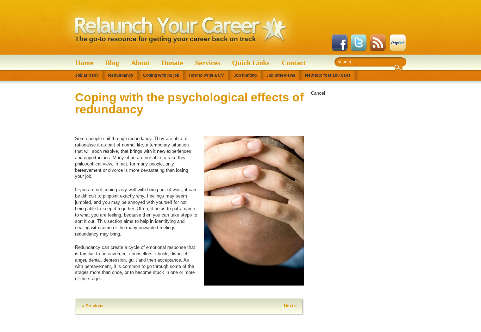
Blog (112, 63)
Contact (294, 63)
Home (84, 63)
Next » (290, 306)
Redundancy (120, 75)
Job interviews (280, 75)
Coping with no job (161, 75)
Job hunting (245, 75)
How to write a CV (206, 75)
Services (207, 63)
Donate (172, 63)
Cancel (318, 93)
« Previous (93, 306)
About (140, 63)
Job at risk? (87, 75)
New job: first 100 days (328, 75)
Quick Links (251, 63)
